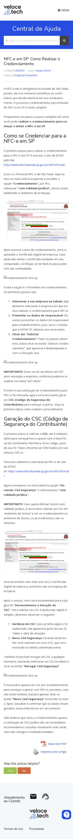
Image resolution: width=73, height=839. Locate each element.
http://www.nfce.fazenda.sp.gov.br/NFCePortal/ (34, 165)
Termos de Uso (14, 829)
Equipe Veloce (43, 70)
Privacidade (36, 829)
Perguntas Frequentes (25, 75)
